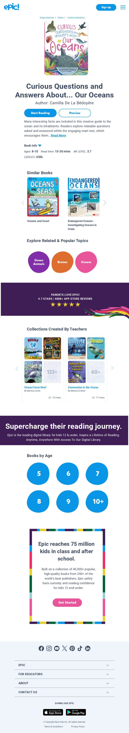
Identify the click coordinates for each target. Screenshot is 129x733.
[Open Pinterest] (72, 648)
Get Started (67, 602)
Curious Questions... (77, 18)
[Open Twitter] (64, 648)
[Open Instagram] (49, 648)
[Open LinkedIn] (87, 648)
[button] (42, 368)
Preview (74, 113)
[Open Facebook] (41, 648)
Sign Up (106, 7)
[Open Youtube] (56, 648)
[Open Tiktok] (80, 648)
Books (60, 18)
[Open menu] (123, 7)
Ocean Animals (47, 18)
